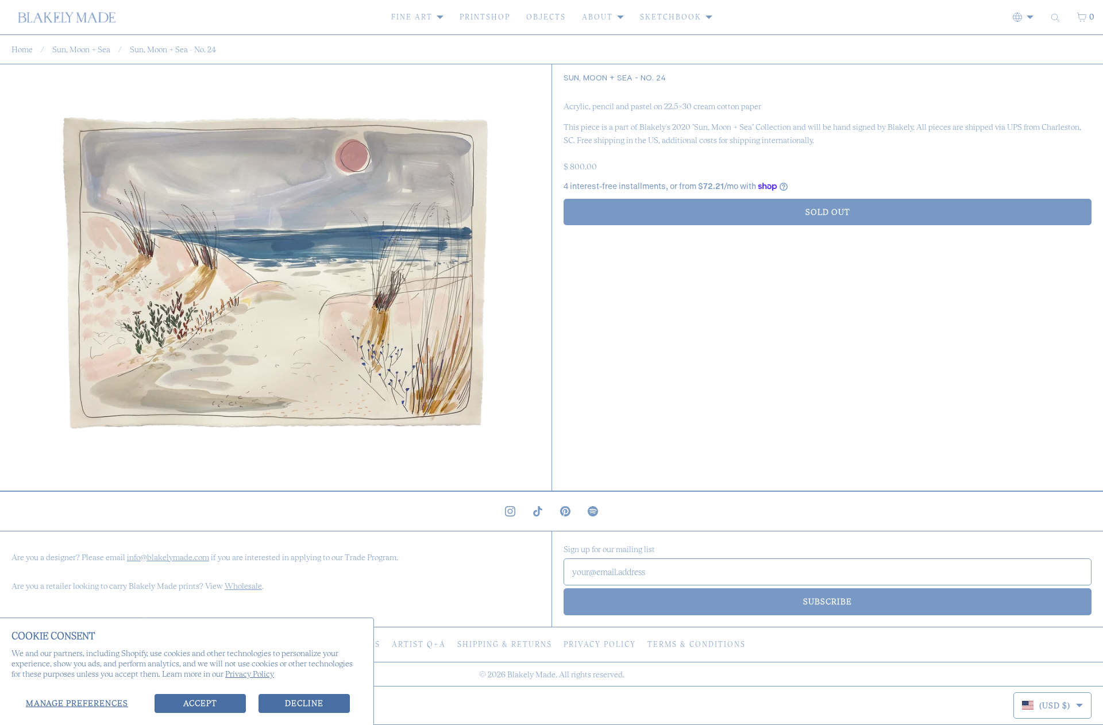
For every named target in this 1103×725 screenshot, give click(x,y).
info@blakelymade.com (168, 557)
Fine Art (412, 17)
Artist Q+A (419, 644)
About (597, 17)
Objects (546, 17)
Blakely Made (531, 674)
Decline (304, 703)
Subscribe (827, 601)
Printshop (485, 17)
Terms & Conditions (696, 644)
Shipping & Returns (504, 644)
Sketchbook (670, 17)
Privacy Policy (249, 673)
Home (22, 49)
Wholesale (243, 586)
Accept (200, 703)
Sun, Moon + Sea (81, 49)
